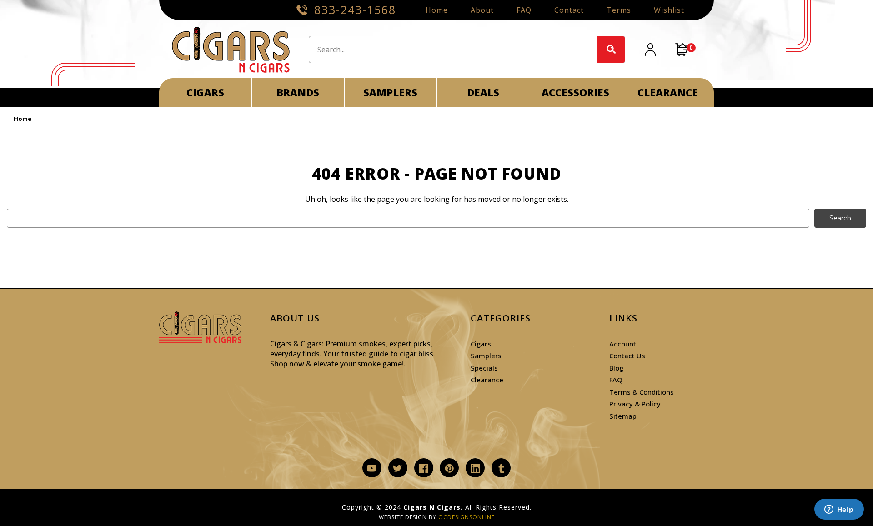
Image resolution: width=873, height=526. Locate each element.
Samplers (486, 355)
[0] (682, 49)
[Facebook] (423, 468)
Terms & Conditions (641, 391)
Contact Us (627, 355)
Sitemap (623, 416)
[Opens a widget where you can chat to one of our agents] (839, 510)
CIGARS (205, 92)
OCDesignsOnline (466, 517)
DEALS (483, 92)
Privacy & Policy (635, 403)
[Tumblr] (501, 468)
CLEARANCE (667, 92)
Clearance (487, 379)
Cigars (481, 343)
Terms (619, 10)
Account (622, 343)
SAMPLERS (390, 92)
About (482, 10)
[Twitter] (397, 468)
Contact (569, 10)
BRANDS (297, 92)
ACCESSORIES (575, 92)
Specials (484, 367)
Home (437, 10)
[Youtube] (371, 468)
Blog (616, 367)
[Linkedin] (475, 468)
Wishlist (669, 10)
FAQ (524, 10)
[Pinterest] (449, 468)
